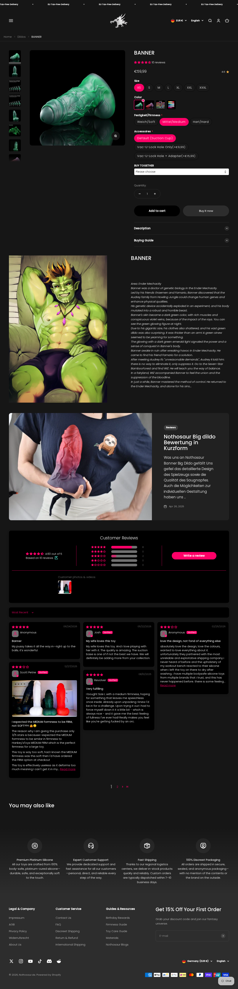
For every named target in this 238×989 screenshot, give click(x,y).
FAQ (58, 924)
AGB (12, 924)
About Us (15, 944)
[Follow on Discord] (49, 961)
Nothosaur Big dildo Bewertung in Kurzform (190, 442)
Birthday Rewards (118, 918)
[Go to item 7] (15, 145)
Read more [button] (168, 685)
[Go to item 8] (15, 160)
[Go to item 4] (15, 101)
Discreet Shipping (68, 931)
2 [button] (117, 787)
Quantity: (140, 185)
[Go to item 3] (15, 86)
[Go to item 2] (15, 71)
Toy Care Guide (116, 931)
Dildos (21, 37)
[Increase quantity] (154, 193)
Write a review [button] (194, 555)
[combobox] (181, 172)
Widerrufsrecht (19, 938)
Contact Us (63, 918)
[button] (143, 62)
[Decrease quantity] (139, 193)
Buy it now (206, 211)
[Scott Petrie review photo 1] (44, 698)
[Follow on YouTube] (30, 961)
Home (8, 37)
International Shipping (70, 944)
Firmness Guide (116, 924)
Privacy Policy (18, 931)
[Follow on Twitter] (11, 961)
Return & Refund (67, 938)
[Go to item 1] (15, 56)
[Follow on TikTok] (39, 961)
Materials (112, 938)
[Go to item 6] (15, 130)
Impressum (16, 918)
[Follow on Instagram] (20, 961)
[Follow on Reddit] (58, 961)
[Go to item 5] (15, 116)
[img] (20, 627)
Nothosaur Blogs (117, 944)
